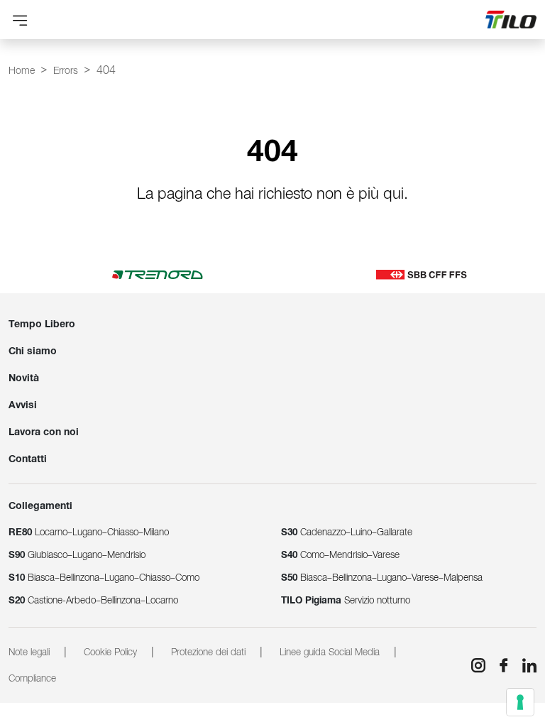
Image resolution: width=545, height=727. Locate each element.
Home (22, 70)
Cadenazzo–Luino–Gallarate (346, 532)
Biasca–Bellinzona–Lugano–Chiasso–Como (104, 577)
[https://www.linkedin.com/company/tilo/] (523, 665)
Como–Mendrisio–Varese (340, 555)
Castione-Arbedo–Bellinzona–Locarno (93, 600)
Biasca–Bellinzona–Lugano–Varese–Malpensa (382, 577)
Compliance (32, 678)
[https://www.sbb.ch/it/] (421, 273)
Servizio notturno (345, 600)
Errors (65, 70)
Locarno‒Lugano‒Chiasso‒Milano (89, 532)
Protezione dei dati (208, 652)
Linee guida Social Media (330, 652)
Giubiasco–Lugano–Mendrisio (77, 555)
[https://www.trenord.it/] (157, 273)
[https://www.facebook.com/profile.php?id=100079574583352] (498, 665)
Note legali (29, 652)
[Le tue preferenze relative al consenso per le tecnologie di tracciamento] (520, 702)
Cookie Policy (110, 652)
